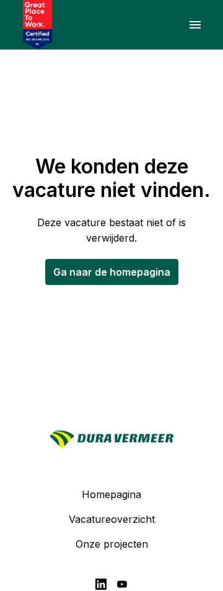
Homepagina (111, 494)
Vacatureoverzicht (112, 519)
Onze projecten (112, 544)
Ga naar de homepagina (111, 272)
